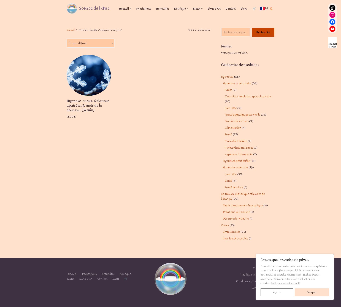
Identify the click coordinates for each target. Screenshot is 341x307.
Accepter (312, 292)
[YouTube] (332, 29)
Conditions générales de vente (255, 281)
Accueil (71, 30)
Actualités (162, 8)
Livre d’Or (214, 8)
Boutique (125, 273)
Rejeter (277, 292)
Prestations (143, 8)
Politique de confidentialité (285, 283)
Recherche (263, 32)
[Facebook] (332, 22)
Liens (244, 8)
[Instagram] (332, 15)
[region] (295, 277)
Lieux (70, 278)
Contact (231, 8)
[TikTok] (332, 8)
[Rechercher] (271, 8)
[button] (130, 8)
